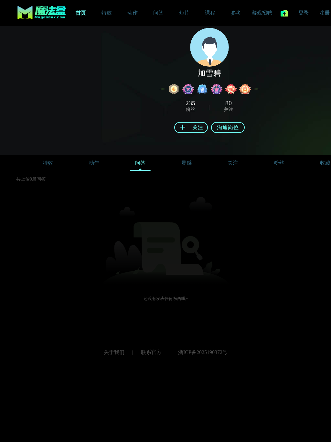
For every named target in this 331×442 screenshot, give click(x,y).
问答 (140, 163)
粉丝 (279, 163)
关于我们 (114, 352)
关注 (233, 163)
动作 (94, 163)
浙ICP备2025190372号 (203, 352)
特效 (48, 163)
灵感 (186, 163)
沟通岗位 (228, 127)
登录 (303, 13)
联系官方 (151, 352)
